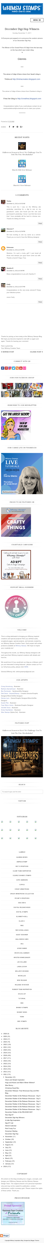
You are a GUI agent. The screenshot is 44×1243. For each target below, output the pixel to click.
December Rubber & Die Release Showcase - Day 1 (22, 1109)
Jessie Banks (22, 948)
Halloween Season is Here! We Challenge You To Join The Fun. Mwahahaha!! (22, 731)
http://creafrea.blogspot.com (29, 99)
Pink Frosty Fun (10, 1128)
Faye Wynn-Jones (7, 705)
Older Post (35, 352)
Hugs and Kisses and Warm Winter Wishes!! (20, 1082)
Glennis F (10, 229)
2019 (5, 1052)
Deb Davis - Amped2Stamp (10, 693)
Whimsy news (22, 1012)
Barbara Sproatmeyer (8, 689)
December (8, 1077)
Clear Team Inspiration (22, 871)
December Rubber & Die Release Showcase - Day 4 (22, 1101)
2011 (5, 1074)
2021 (5, 1047)
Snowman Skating (11, 1131)
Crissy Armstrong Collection (22, 894)
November (8, 1136)
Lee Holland (22, 962)
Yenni (22, 1016)
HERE (26, 667)
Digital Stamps (22, 912)
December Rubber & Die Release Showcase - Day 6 (22, 1096)
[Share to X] (13, 127)
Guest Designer (22, 934)
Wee (22, 1003)
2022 (5, 1044)
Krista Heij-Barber (7, 710)
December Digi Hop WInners (14, 1117)
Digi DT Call (9, 1123)
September (9, 1142)
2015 (5, 1063)
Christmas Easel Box (12, 1088)
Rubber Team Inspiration (22, 989)
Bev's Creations (22, 866)
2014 (5, 1066)
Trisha (9, 201)
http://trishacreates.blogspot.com (26, 79)
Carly (8, 284)
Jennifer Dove (5, 707)
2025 (5, 1036)
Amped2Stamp (22, 862)
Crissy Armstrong (7, 686)
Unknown (10, 247)
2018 (5, 1055)
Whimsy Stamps (20, 645)
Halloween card (22, 939)
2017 (5, 1058)
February (8, 1161)
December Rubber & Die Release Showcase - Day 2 (22, 1106)
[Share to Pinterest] (17, 127)
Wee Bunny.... (10, 1085)
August (7, 1145)
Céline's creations (22, 898)
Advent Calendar (10, 1126)
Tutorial (22, 998)
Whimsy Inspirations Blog (16, 1240)
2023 (5, 1042)
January (8, 1164)
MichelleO (22, 976)
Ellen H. (22, 921)
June (7, 1150)
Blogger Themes (35, 1240)
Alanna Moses (21, 857)
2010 (5, 1166)
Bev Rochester (6, 691)
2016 (5, 1061)
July (6, 1147)
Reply (40, 223)
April (6, 1155)
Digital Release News (22, 907)
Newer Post (8, 352)
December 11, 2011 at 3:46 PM (15, 270)
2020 (5, 1050)
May (6, 1153)
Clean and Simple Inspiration (15, 1080)
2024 (5, 1039)
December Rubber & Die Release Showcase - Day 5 (22, 1098)
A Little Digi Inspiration (12, 1120)
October (8, 1139)
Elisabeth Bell (22, 916)
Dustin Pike (5, 703)
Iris (22, 944)
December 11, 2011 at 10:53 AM (16, 203)
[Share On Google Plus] (21, 127)
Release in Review (22, 985)
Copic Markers (22, 880)
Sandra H (10, 268)
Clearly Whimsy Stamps (22, 875)
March (7, 1158)
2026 (5, 1033)
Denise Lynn (5, 698)
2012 (5, 1071)
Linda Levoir (22, 966)
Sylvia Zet (22, 994)
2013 (5, 1069)
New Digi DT (9, 1115)
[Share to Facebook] (9, 127)
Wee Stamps (5, 712)
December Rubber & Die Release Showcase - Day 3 (22, 1104)
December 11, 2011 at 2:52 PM (15, 250)
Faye (22, 925)
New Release (22, 980)
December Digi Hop (11, 1134)
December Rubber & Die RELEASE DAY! (19, 1112)
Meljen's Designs (22, 971)
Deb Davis (22, 903)
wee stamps (22, 1021)
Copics (22, 884)
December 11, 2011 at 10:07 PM (16, 286)
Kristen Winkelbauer (22, 957)
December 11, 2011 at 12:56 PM (16, 231)
